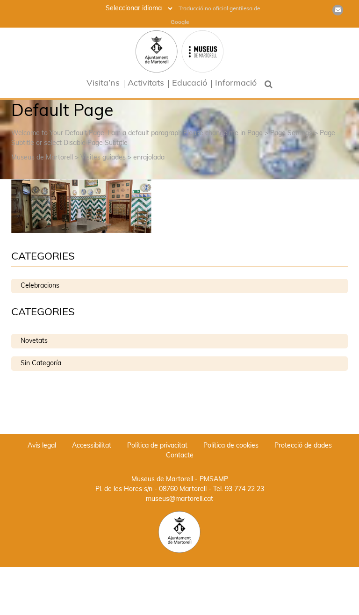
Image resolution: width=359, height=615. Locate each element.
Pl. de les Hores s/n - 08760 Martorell (151, 489)
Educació (189, 84)
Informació (236, 84)
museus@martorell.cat (179, 499)
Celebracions (40, 285)
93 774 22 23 (244, 489)
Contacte (180, 455)
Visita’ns (103, 84)
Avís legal (42, 445)
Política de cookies (230, 445)
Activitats (146, 84)
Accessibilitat (91, 445)
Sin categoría (41, 363)
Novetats (34, 341)
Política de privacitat (157, 445)
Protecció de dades (303, 445)
